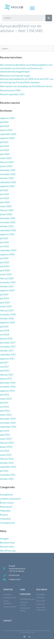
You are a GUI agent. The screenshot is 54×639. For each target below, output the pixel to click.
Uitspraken (5, 518)
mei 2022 (4, 198)
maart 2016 (6, 398)
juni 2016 (4, 394)
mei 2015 (4, 406)
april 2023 (5, 154)
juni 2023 (4, 146)
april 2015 (5, 410)
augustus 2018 (7, 322)
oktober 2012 (7, 462)
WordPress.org (7, 550)
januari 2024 (6, 130)
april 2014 (5, 434)
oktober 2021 (7, 226)
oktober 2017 (7, 350)
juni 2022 (4, 194)
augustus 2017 (7, 358)
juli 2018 (4, 326)
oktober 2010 (7, 478)
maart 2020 (6, 274)
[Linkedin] (30, 637)
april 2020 (5, 270)
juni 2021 (4, 242)
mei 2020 (4, 266)
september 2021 (8, 230)
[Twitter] (24, 637)
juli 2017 (4, 362)
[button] (32, 8)
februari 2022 (7, 210)
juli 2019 (4, 294)
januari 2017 (6, 378)
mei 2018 (4, 334)
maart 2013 (6, 454)
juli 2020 (4, 258)
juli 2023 (4, 142)
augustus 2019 (7, 290)
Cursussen (25, 594)
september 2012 (8, 466)
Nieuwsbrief (6, 506)
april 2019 (5, 302)
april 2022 (5, 202)
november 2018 (8, 314)
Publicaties (5, 510)
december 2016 (7, 382)
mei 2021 (4, 246)
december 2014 (7, 418)
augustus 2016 (7, 390)
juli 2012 (4, 470)
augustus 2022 (7, 186)
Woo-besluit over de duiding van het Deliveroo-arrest (26, 86)
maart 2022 (6, 206)
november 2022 (8, 174)
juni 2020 (4, 262)
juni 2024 (4, 126)
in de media (41, 589)
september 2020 (8, 250)
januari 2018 (6, 338)
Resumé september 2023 (12, 94)
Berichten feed (7, 542)
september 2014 (8, 426)
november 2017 (8, 346)
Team (22, 589)
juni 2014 (4, 430)
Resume (4, 514)
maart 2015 (6, 414)
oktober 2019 (7, 286)
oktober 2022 (7, 178)
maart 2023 (6, 158)
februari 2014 (7, 442)
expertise (8, 589)
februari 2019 (7, 310)
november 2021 (8, 222)
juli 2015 (4, 402)
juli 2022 (4, 190)
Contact (7, 621)
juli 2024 (4, 122)
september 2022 (8, 182)
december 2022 (7, 170)
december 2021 (7, 218)
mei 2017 (4, 366)
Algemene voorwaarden (34, 631)
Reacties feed (7, 546)
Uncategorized (7, 522)
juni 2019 (4, 298)
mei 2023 (4, 150)
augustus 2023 (7, 138)
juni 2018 (4, 330)
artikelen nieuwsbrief (10, 498)
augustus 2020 (7, 254)
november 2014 (8, 422)
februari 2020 (7, 278)
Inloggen (4, 538)
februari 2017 (7, 374)
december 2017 (7, 342)
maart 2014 (6, 438)
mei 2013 (4, 450)
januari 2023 (6, 166)
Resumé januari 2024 (10, 90)
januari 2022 (6, 214)
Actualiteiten (6, 494)
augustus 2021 (7, 234)
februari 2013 (7, 458)
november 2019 (8, 282)
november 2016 (8, 386)
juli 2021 (4, 238)
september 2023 (8, 134)
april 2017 (5, 370)
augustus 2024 (7, 118)
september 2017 (8, 354)
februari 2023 (7, 162)
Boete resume (7, 502)
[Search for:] (27, 48)
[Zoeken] (48, 18)
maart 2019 (6, 306)
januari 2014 (6, 446)
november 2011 (8, 474)
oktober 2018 (7, 318)
